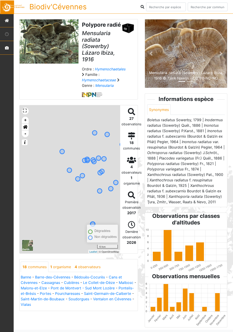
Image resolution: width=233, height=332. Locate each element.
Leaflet (93, 251)
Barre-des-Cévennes (52, 277)
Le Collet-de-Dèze (99, 282)
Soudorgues (78, 299)
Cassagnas (50, 282)
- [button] (25, 133)
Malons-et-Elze (34, 288)
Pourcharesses (67, 293)
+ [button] (25, 120)
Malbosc (126, 282)
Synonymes (159, 109)
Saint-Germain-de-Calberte (107, 293)
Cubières (71, 282)
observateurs (88, 267)
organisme (60, 267)
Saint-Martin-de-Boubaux (43, 299)
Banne (26, 277)
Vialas (26, 304)
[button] (25, 127)
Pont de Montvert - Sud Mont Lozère (83, 288)
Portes (45, 293)
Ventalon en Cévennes (112, 299)
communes (35, 267)
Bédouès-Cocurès (89, 277)
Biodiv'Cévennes (58, 6)
